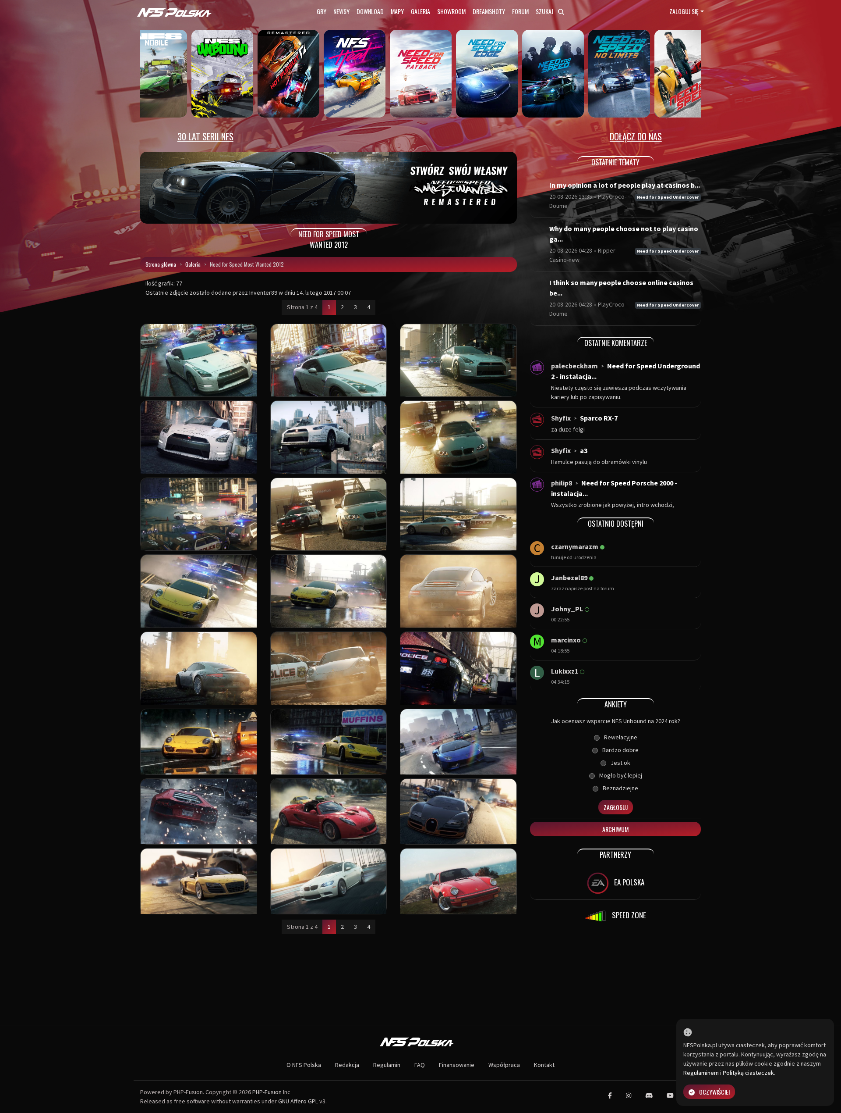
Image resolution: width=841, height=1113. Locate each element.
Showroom (451, 11)
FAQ (419, 1065)
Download (370, 11)
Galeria (420, 11)
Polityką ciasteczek (748, 1073)
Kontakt (544, 1065)
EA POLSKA (628, 882)
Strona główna (160, 264)
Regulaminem (701, 1073)
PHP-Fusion (267, 1092)
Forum (520, 11)
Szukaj (545, 11)
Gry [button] (321, 11)
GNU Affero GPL (298, 1101)
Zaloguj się (684, 11)
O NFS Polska (303, 1065)
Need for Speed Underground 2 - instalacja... (625, 371)
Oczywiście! (714, 1091)
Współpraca (504, 1065)
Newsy (341, 11)
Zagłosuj (616, 807)
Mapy (397, 11)
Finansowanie (456, 1065)
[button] (168, 188)
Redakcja (347, 1065)
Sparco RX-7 (599, 418)
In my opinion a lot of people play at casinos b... (624, 185)
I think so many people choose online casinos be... (621, 287)
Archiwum (615, 829)
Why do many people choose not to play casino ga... (623, 233)
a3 (583, 450)
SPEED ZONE (628, 915)
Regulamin (386, 1065)
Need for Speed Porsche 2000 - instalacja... (614, 488)
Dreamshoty (489, 11)
